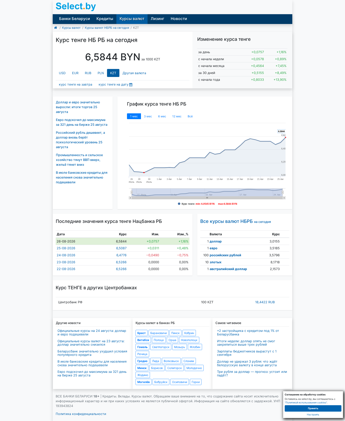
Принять (313, 408)
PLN (101, 73)
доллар (216, 241)
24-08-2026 (66, 255)
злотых (215, 262)
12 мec (176, 116)
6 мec (162, 116)
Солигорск (174, 368)
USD (62, 73)
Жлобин (195, 347)
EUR (75, 73)
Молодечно (194, 368)
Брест (141, 333)
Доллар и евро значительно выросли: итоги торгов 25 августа (78, 107)
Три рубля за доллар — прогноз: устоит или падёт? (252, 373)
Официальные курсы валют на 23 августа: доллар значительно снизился (91, 343)
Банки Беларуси (74, 18)
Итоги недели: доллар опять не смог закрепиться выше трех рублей (246, 343)
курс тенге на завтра (75, 84)
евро (213, 248)
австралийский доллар (228, 269)
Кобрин (189, 333)
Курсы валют (132, 18)
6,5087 (121, 248)
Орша (172, 340)
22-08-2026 (66, 269)
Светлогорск (161, 347)
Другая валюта (134, 73)
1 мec (134, 116)
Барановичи (158, 333)
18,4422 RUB (265, 302)
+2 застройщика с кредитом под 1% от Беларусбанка (248, 332)
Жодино (142, 375)
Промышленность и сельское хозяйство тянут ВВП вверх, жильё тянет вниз (79, 160)
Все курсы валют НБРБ (235, 221)
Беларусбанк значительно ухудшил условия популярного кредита (92, 353)
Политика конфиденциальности (81, 414)
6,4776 (121, 255)
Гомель (142, 347)
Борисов (157, 368)
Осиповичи (179, 382)
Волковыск (171, 361)
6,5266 (121, 262)
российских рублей (225, 255)
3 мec (148, 116)
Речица (142, 354)
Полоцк (159, 340)
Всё (190, 116)
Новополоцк (189, 340)
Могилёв (143, 382)
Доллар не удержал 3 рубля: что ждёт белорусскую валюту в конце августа (247, 363)
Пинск (175, 333)
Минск (142, 368)
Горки (196, 382)
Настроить (313, 414)
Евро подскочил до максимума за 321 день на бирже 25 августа (92, 373)
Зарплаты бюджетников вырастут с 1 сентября (247, 353)
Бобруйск (161, 382)
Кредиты (104, 18)
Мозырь (179, 347)
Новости (179, 18)
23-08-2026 (66, 262)
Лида (155, 361)
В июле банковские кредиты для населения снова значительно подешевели (81, 177)
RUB (88, 73)
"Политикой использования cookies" (306, 402)
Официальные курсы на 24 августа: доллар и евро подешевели (92, 332)
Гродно (142, 361)
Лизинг (157, 18)
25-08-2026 (66, 248)
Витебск (143, 340)
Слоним (188, 361)
